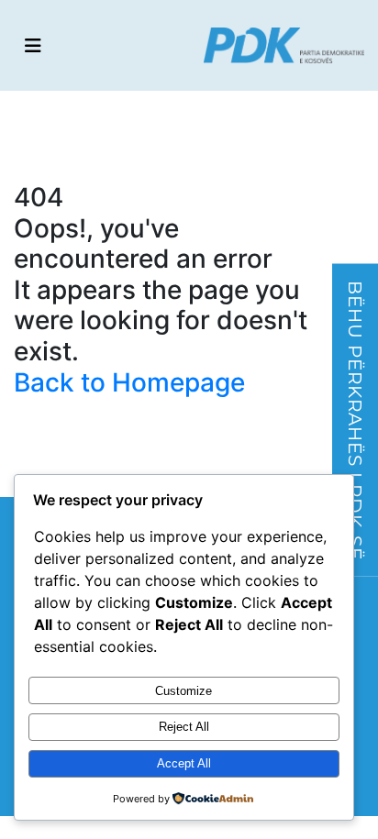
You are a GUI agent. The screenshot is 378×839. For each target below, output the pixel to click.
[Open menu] (33, 46)
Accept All (184, 763)
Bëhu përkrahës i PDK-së (355, 419)
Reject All (184, 727)
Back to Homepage (129, 382)
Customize (183, 691)
